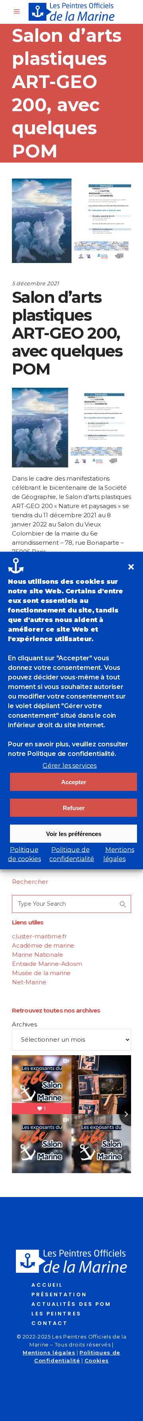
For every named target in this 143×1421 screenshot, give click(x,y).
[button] (131, 567)
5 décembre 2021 (35, 283)
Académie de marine (43, 945)
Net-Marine (29, 982)
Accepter (73, 781)
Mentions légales (49, 1352)
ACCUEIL (47, 1285)
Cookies (97, 1360)
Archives (24, 1024)
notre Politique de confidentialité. (62, 754)
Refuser (74, 807)
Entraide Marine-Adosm (47, 964)
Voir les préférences (73, 833)
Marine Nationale (37, 954)
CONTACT (49, 1323)
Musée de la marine (41, 973)
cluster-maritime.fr (39, 936)
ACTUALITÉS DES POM (71, 1304)
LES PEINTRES (56, 1313)
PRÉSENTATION (59, 1294)
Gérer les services (70, 765)
